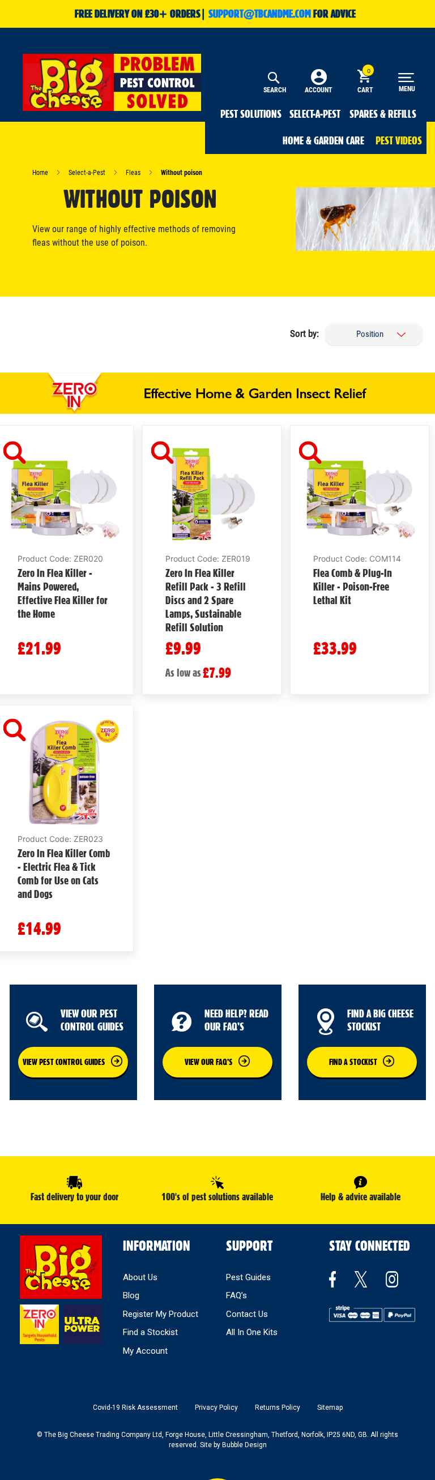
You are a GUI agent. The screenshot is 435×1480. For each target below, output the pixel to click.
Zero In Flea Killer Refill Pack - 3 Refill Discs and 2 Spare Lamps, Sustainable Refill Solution (205, 600)
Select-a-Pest (88, 173)
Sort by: (304, 333)
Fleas (134, 173)
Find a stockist (353, 1062)
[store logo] (112, 82)
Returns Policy (277, 1407)
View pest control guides (64, 1062)
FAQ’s (236, 1295)
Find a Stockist (150, 1332)
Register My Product (160, 1314)
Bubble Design (244, 1445)
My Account (145, 1351)
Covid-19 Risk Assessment (135, 1407)
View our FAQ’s (209, 1062)
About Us (140, 1277)
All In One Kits (252, 1332)
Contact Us (247, 1314)
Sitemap (330, 1407)
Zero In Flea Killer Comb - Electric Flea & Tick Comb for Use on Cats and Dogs (64, 873)
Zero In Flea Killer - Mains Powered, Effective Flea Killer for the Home (63, 593)
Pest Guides (248, 1277)
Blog (131, 1295)
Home (41, 173)
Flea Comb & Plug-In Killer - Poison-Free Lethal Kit (352, 586)
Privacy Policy (216, 1407)
